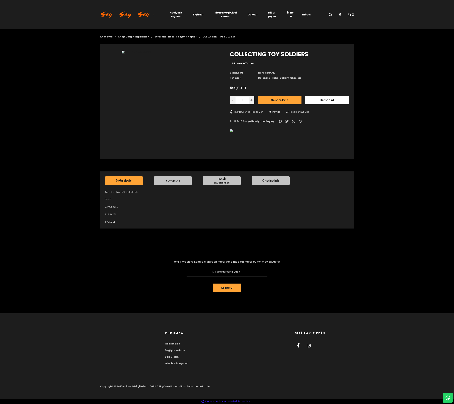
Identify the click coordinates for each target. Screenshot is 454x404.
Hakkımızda (172, 343)
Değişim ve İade (175, 350)
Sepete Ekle (279, 100)
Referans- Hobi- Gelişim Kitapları (279, 78)
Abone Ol (227, 288)
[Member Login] (340, 15)
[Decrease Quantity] (233, 100)
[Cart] (350, 15)
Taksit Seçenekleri (222, 180)
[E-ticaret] (226, 401)
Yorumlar (173, 180)
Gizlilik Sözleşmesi (176, 363)
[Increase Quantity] (251, 100)
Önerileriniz (270, 180)
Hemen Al (327, 100)
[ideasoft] (208, 401)
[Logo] (127, 14)
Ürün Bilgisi (124, 180)
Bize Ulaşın (172, 357)
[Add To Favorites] (297, 112)
